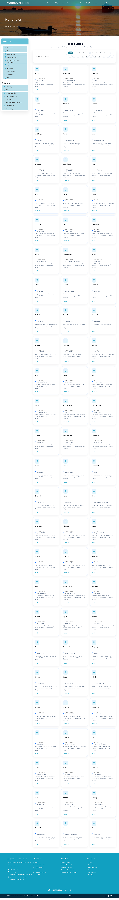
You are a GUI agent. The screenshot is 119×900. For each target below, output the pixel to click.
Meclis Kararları (39, 867)
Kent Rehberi (10, 105)
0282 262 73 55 (14, 869)
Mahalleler (16, 26)
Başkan (37, 862)
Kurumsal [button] (50, 3)
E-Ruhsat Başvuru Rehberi (14, 102)
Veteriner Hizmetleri (66, 864)
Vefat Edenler (11, 71)
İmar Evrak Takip (11, 93)
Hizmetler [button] (69, 3)
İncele (36, 90)
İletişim (9, 78)
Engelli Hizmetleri (65, 862)
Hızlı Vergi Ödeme (11, 96)
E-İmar (8, 90)
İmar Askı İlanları (92, 872)
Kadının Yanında (12, 57)
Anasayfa (8, 26)
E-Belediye (9, 87)
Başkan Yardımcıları (40, 864)
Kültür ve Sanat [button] (79, 3)
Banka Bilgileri (10, 109)
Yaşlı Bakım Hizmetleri (67, 867)
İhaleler (90, 869)
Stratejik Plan (38, 874)
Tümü (70, 52)
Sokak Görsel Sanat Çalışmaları (13, 61)
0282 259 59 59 (14, 867)
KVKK (70, 895)
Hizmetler (108, 3)
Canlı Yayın (91, 874)
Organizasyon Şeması (40, 872)
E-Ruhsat (9, 99)
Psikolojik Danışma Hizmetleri (69, 872)
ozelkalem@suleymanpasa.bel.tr (18, 872)
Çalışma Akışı (11, 54)
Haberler (94, 3)
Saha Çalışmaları (92, 867)
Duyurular (101, 3)
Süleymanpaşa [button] (59, 3)
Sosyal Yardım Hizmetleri (67, 869)
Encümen (37, 869)
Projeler (88, 3)
